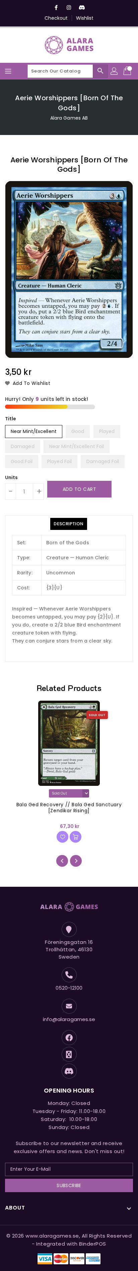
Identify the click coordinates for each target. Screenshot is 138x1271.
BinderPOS (92, 1243)
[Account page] (114, 71)
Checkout (56, 18)
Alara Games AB (69, 118)
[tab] (68, 524)
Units (11, 477)
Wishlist (85, 18)
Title (10, 418)
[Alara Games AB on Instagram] (69, 8)
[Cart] (128, 71)
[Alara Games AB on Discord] (82, 8)
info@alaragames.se (69, 1019)
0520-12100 (69, 987)
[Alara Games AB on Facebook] (56, 8)
